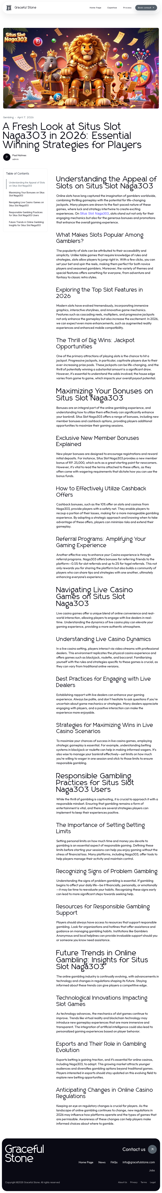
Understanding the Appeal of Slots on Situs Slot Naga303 (27, 184)
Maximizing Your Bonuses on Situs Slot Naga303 (26, 194)
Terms (144, 1182)
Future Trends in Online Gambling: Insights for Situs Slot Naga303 (26, 223)
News (102, 1162)
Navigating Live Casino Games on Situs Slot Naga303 (26, 204)
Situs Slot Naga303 (94, 213)
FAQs (114, 1162)
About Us (122, 1182)
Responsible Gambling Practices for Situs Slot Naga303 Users (26, 214)
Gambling (8, 117)
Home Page (86, 1162)
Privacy (133, 1182)
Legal (153, 1182)
